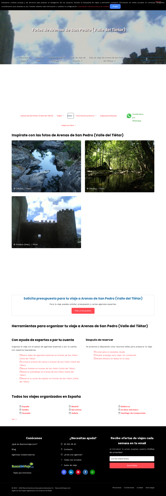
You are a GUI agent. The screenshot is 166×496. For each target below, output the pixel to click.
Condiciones (129, 488)
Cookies (140, 488)
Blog (14, 449)
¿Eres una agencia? (73, 455)
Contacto (68, 449)
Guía (69, 116)
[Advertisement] (83, 87)
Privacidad (117, 488)
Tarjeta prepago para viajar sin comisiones (116, 355)
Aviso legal (150, 488)
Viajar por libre (67, 125)
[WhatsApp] (92, 472)
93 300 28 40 (70, 444)
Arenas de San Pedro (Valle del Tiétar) (36, 116)
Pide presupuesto (83, 311)
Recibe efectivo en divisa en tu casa (112, 358)
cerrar (158, 1)
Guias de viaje (70, 465)
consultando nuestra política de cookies (93, 6)
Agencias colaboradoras (23, 455)
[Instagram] (64, 472)
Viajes (59, 116)
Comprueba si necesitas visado (110, 352)
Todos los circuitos (72, 460)
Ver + (14, 419)
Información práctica (85, 116)
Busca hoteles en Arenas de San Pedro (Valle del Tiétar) (48, 368)
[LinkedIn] (71, 472)
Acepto (115, 6)
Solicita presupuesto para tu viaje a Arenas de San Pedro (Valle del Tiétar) (83, 298)
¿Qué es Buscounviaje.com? (24, 444)
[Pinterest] (78, 472)
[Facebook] (85, 472)
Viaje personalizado (108, 116)
